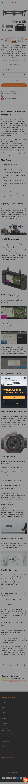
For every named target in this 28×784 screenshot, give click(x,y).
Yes (14, 397)
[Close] (25, 378)
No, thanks (14, 403)
